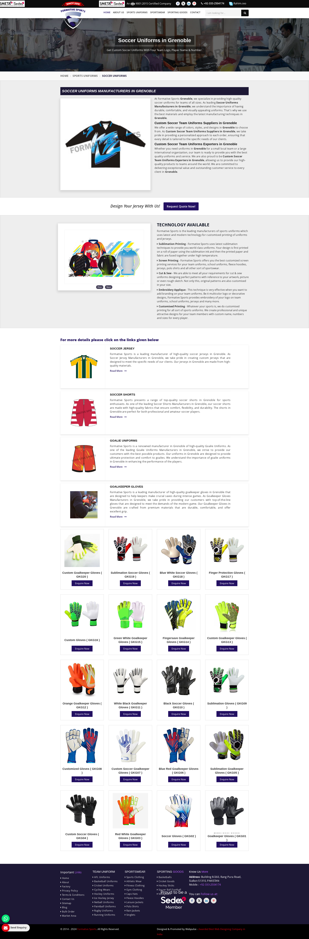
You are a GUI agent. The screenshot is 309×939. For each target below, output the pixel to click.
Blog (64, 907)
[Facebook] (178, 3)
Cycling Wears (101, 889)
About (65, 882)
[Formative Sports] (73, 15)
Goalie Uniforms (123, 440)
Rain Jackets (133, 910)
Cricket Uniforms (103, 885)
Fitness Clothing (135, 885)
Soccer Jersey (122, 348)
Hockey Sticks (166, 885)
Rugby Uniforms (103, 910)
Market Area (68, 915)
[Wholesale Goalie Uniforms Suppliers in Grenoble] (84, 458)
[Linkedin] (189, 3)
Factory (65, 886)
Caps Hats (132, 893)
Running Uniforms (104, 914)
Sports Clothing (135, 877)
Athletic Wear (134, 881)
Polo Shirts (132, 906)
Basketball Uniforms (105, 881)
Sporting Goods (177, 12)
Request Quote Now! (181, 206)
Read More (116, 370)
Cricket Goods (166, 881)
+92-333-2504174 (213, 3)
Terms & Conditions (72, 894)
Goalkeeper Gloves (126, 486)
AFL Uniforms (101, 877)
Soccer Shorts (122, 394)
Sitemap (66, 903)
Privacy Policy (69, 890)
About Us (118, 12)
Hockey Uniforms (103, 893)
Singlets (130, 914)
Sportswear (157, 12)
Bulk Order (68, 911)
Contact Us (67, 899)
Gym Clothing (134, 889)
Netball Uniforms (103, 902)
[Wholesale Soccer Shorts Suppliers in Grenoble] (84, 412)
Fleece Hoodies (135, 898)
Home (106, 12)
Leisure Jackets (134, 902)
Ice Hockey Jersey (103, 898)
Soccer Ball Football (169, 889)
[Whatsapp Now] (6, 919)
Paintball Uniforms (104, 906)
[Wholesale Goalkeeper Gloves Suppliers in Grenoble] (84, 505)
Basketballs (165, 877)
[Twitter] (183, 3)
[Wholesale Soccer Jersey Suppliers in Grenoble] (84, 366)
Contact (195, 12)
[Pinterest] (194, 3)
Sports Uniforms (137, 12)
